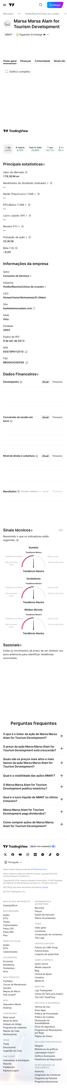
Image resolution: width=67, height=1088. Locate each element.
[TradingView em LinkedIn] (35, 854)
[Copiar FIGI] (26, 362)
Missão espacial (43, 967)
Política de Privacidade (46, 1013)
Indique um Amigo (12, 1024)
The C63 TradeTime (45, 997)
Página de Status (43, 1036)
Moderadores (10, 1034)
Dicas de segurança (45, 1026)
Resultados (8, 964)
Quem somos (41, 963)
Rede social (9, 1017)
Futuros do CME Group (46, 947)
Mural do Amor (10, 1020)
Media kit (39, 980)
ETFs (5, 918)
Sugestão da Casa (12, 1050)
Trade (6, 1044)
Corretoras (40, 931)
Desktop (7, 1007)
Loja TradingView (43, 990)
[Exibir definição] (26, 172)
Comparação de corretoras (48, 934)
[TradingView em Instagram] (28, 854)
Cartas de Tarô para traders (49, 993)
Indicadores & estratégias (16, 1060)
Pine (5, 935)
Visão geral (40, 927)
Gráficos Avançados (45, 1056)
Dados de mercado (44, 914)
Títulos (6, 921)
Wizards (7, 1063)
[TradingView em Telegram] (43, 854)
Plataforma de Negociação (48, 1059)
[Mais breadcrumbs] (19, 13)
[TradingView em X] (5, 854)
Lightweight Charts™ (45, 1052)
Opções (7, 988)
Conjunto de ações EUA (47, 954)
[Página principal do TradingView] (11, 5)
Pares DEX (8, 932)
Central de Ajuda (43, 974)
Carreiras (39, 977)
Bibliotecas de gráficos (46, 1049)
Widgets (39, 1045)
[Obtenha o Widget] (61, 530)
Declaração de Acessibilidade (42, 1021)
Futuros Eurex (42, 950)
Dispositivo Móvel (12, 1004)
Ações (6, 915)
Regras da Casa (11, 1031)
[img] (44, 34)
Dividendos (8, 968)
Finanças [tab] (25, 60)
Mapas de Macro (11, 991)
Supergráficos (10, 905)
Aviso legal (40, 1010)
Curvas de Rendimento (14, 984)
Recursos (39, 907)
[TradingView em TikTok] (50, 854)
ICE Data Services (39, 869)
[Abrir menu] (4, 5)
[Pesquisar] (41, 5)
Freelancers (9, 1067)
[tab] (45, 382)
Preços (38, 911)
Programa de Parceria (46, 1078)
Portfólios (8, 981)
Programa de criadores (14, 1027)
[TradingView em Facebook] (13, 854)
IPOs (5, 971)
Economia (8, 961)
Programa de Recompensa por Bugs (48, 1031)
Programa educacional (46, 1081)
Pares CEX (8, 928)
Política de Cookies (44, 1017)
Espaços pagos (11, 1070)
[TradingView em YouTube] (20, 854)
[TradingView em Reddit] (57, 854)
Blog (37, 970)
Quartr (45, 887)
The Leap (39, 937)
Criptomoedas (10, 925)
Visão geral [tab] (10, 60)
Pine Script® (9, 994)
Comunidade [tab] (42, 60)
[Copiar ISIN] (26, 351)
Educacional (9, 1047)
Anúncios (39, 1071)
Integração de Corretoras (47, 1074)
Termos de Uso (42, 1006)
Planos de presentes (45, 918)
